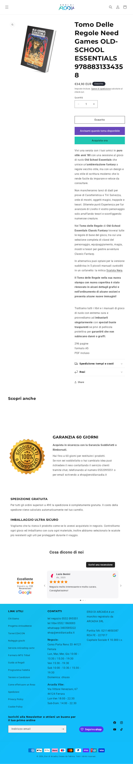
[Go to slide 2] (83, 600)
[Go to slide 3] (85, 600)
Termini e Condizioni (19, 677)
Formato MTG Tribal (19, 655)
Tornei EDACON (16, 633)
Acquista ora (100, 140)
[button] (6, 7)
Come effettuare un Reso (21, 684)
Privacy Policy (15, 699)
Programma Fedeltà (19, 670)
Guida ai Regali (16, 662)
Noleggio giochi (16, 640)
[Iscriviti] (62, 729)
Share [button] (81, 382)
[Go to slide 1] (80, 600)
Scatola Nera (114, 270)
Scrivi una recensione (100, 564)
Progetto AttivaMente (20, 626)
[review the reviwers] (114, 576)
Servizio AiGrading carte (21, 648)
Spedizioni (13, 692)
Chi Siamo (13, 618)
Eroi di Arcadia (51, 756)
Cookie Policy (15, 706)
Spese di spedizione (101, 89)
